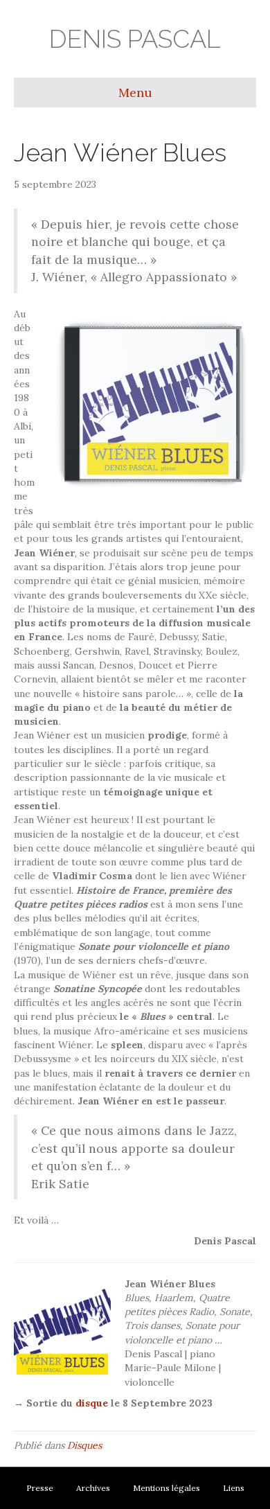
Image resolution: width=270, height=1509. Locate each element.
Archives (93, 1488)
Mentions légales (166, 1488)
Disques (84, 1445)
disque (91, 1403)
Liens (233, 1488)
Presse (39, 1488)
